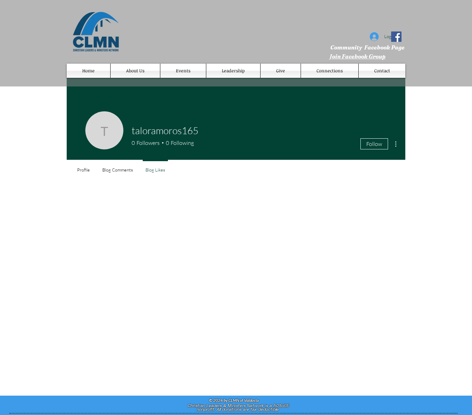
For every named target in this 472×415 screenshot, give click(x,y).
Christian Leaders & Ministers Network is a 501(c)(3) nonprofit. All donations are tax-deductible (237, 408)
